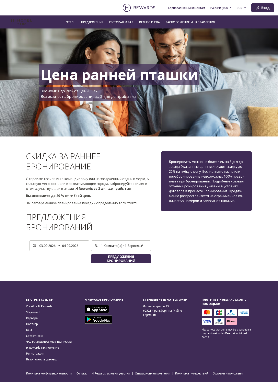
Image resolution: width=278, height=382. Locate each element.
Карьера (32, 318)
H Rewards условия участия (111, 373)
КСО (29, 330)
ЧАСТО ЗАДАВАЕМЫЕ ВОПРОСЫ (49, 342)
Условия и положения (228, 373)
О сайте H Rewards (39, 306)
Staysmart (33, 312)
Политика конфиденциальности (49, 373)
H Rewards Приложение (42, 347)
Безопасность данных (41, 359)
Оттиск (82, 373)
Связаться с (34, 336)
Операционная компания (152, 373)
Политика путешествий (191, 373)
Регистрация (35, 353)
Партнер (32, 324)
